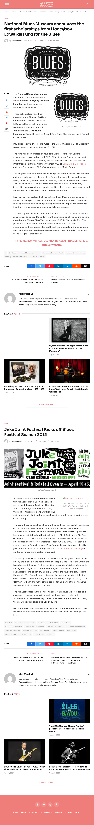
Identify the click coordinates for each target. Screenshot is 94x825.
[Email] (6, 129)
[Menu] (7, 4)
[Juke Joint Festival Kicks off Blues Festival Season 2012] (47, 467)
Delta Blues (65, 623)
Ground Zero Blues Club (57, 627)
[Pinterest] (6, 123)
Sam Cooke (71, 630)
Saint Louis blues (37, 257)
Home (15, 812)
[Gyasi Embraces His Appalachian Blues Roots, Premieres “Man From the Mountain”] (69, 330)
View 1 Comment (47, 405)
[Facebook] (6, 100)
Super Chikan (10, 634)
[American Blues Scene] (47, 4)
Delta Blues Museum (13, 627)
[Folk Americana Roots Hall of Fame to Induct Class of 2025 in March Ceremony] (69, 751)
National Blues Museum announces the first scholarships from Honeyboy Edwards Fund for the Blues (69, 660)
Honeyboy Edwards (77, 627)
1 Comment (42, 41)
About (78, 812)
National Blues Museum (75, 253)
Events (7, 424)
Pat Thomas (45, 630)
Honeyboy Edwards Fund (53, 253)
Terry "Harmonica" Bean (44, 634)
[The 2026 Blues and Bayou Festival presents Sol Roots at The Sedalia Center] (69, 711)
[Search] (87, 4)
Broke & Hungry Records (25, 623)
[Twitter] (6, 106)
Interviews (46, 812)
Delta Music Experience (74, 164)
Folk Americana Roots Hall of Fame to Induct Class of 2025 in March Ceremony (69, 768)
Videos (68, 812)
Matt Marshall (17, 41)
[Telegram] (6, 117)
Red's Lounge (58, 630)
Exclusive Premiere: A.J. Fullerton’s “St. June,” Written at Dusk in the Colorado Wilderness (69, 389)
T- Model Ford (25, 634)
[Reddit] (6, 112)
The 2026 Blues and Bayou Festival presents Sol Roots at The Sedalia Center (66, 729)
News (6, 18)
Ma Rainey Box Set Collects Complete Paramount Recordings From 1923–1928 (24, 387)
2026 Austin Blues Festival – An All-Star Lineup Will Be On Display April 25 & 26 (24, 768)
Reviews (33, 812)
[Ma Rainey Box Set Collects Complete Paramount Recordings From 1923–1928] (24, 371)
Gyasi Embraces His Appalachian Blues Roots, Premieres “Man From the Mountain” (68, 348)
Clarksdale (13, 253)
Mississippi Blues (30, 630)
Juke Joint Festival (12, 630)
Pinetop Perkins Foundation (16, 257)
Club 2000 (54, 623)
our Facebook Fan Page (72, 548)
